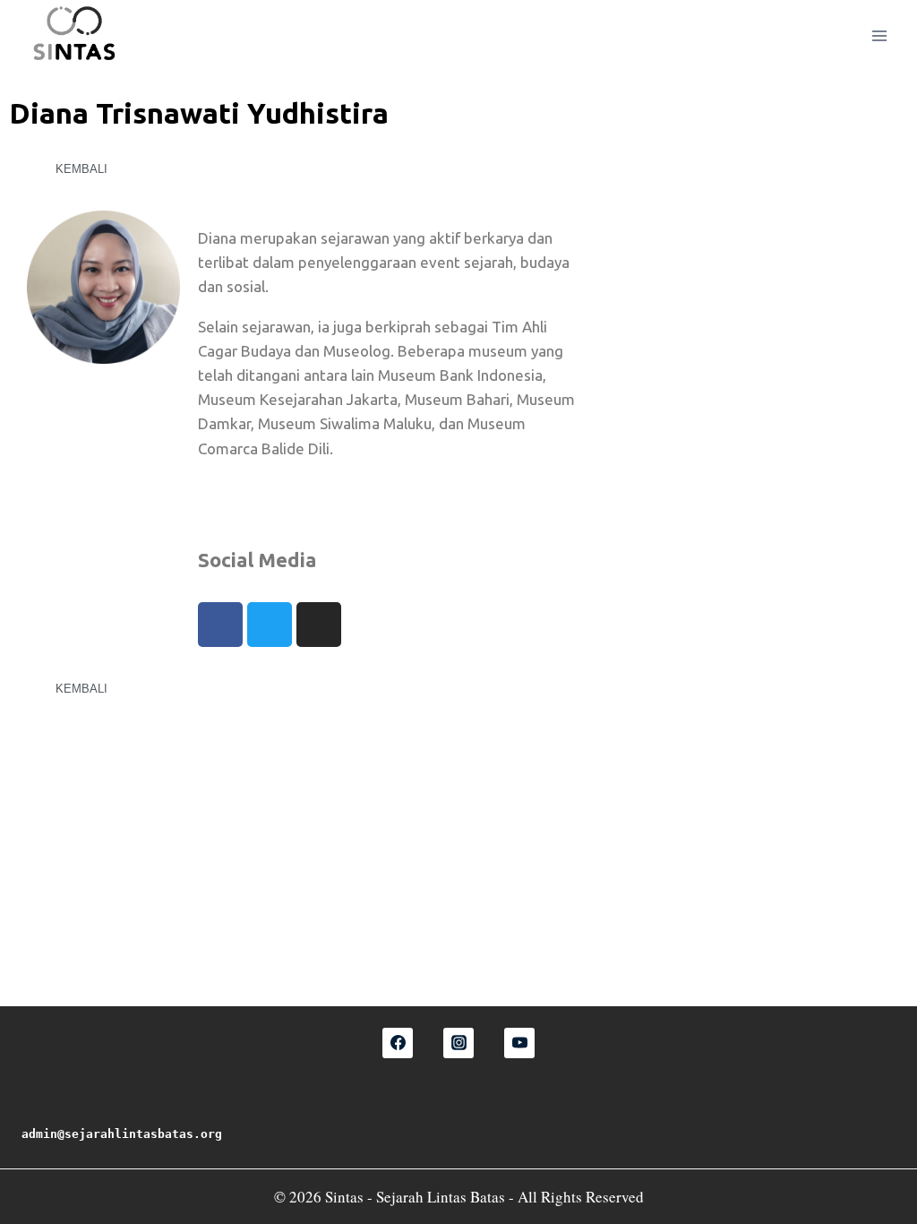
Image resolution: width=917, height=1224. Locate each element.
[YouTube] (519, 1043)
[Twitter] (269, 624)
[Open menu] (879, 35)
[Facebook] (220, 624)
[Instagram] (318, 624)
